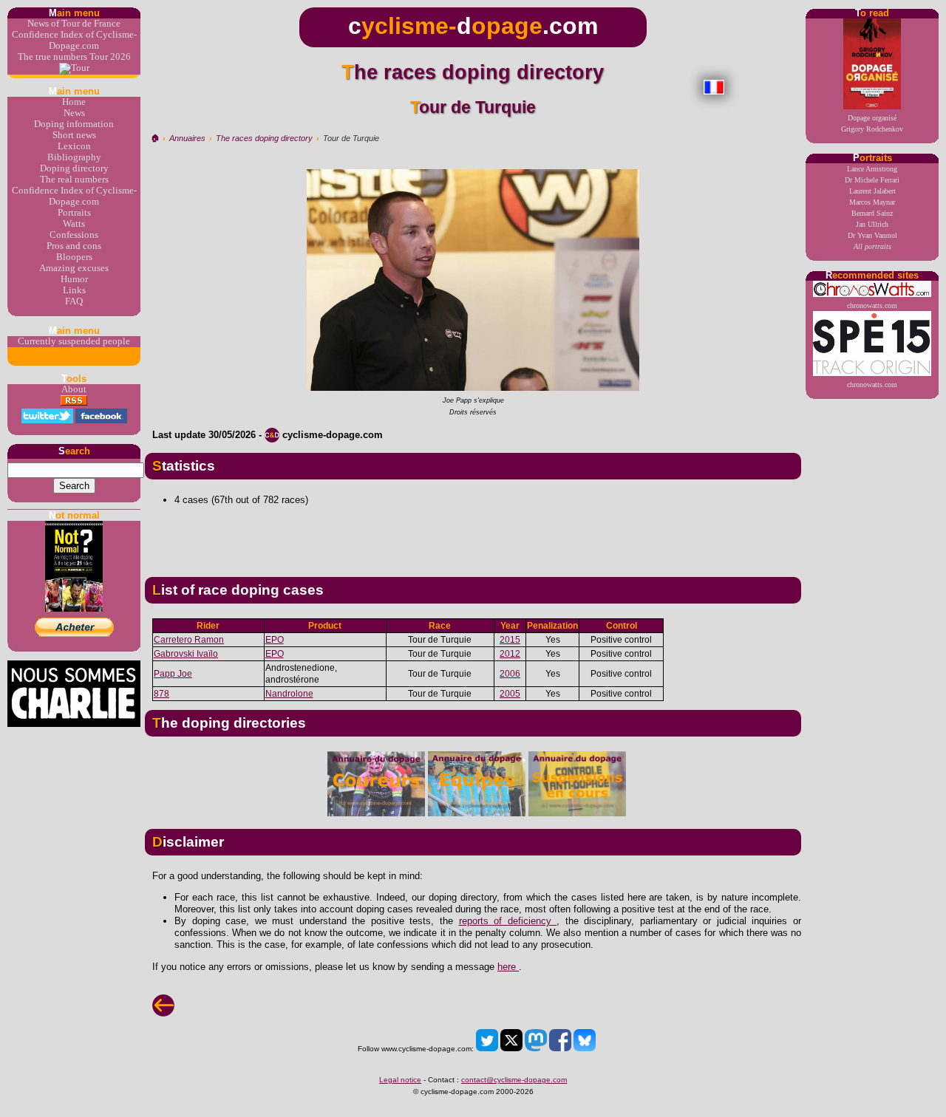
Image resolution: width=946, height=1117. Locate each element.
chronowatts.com (872, 305)
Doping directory (74, 168)
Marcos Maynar (872, 202)
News (74, 113)
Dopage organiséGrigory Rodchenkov (872, 123)
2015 (510, 640)
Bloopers (74, 257)
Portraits (74, 213)
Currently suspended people (74, 341)
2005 (510, 694)
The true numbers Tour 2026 (74, 57)
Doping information (74, 124)
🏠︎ (155, 138)
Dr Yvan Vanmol (872, 235)
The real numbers (74, 179)
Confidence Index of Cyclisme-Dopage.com (74, 40)
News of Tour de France (73, 23)
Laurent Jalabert (872, 191)
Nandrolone (289, 694)
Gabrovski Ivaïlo (186, 654)
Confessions (74, 235)
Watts (74, 224)
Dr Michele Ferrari (872, 180)
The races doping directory (264, 138)
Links (74, 290)
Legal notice (400, 1080)
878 (161, 694)
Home (74, 102)
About (73, 389)
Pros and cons (74, 246)
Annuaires (187, 138)
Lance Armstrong (872, 169)
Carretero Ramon (189, 640)
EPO (274, 640)
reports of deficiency (508, 920)
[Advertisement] (473, 535)
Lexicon (74, 146)
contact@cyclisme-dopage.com (514, 1080)
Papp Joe (173, 674)
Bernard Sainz (872, 213)
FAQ (74, 301)
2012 (510, 654)
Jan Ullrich (872, 224)
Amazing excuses (74, 268)
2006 (510, 674)
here (508, 966)
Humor (74, 279)
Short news (74, 135)
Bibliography (74, 157)
